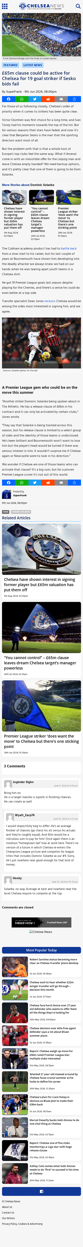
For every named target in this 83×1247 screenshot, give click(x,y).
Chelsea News (12, 1201)
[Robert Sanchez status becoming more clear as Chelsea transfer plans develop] (15, 967)
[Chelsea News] (41, 934)
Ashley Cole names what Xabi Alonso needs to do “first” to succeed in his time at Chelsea (54, 1169)
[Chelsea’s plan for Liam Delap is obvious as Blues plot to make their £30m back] (15, 1104)
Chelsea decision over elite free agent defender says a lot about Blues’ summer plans (53, 1031)
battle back (69, 248)
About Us (7, 1207)
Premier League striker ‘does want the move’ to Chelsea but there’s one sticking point (68, 217)
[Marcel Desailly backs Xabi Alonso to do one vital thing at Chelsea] (15, 1127)
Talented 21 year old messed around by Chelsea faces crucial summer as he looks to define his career (54, 1077)
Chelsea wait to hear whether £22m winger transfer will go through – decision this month (52, 985)
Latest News (33, 65)
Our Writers (8, 1218)
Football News (54, 922)
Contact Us (8, 1213)
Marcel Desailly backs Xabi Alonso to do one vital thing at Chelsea (54, 1121)
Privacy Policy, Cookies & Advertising (22, 1224)
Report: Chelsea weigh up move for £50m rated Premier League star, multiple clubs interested (51, 1054)
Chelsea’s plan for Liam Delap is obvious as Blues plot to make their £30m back (51, 1100)
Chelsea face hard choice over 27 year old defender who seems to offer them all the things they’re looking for (53, 1009)
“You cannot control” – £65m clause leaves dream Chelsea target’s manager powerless (40, 219)
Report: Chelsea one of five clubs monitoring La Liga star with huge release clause (51, 1146)
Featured (11, 65)
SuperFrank (14, 91)
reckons (50, 301)
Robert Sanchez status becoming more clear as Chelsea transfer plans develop (54, 961)
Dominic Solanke (21, 512)
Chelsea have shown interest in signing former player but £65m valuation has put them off (14, 217)
